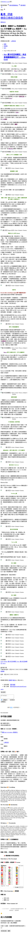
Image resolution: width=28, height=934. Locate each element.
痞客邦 (10, 680)
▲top (2, 689)
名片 (5, 48)
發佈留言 (3, 701)
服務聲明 (17, 910)
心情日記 (13, 41)
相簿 (5, 44)
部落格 (5, 46)
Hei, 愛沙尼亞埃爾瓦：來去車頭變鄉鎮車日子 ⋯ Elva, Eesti (15, 57)
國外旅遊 (12, 684)
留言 (14, 680)
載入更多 (3, 692)
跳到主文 (3, 22)
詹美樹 (2, 671)
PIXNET (7, 908)
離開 (9, 931)
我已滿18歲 (3, 931)
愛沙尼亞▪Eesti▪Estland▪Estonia (18, 686)
